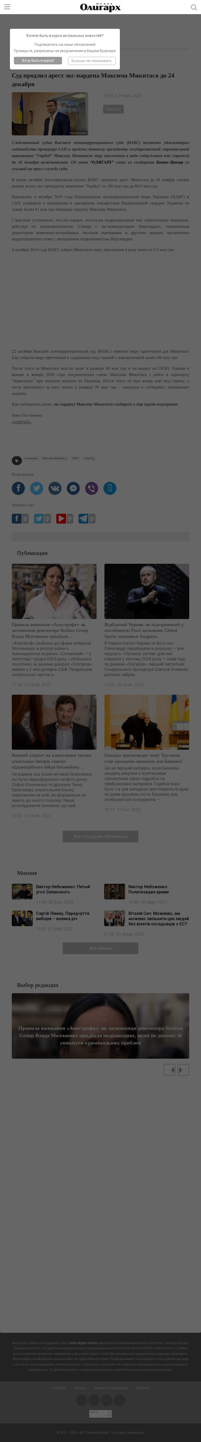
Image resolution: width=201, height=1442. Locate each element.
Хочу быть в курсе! (38, 60)
